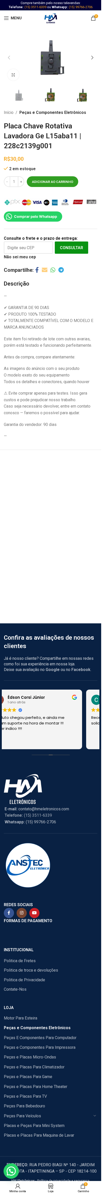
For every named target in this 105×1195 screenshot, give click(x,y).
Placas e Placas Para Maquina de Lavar (39, 1135)
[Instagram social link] (22, 913)
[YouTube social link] (34, 913)
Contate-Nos (15, 989)
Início (9, 112)
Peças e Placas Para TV (25, 1096)
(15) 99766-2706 (81, 7)
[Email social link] (44, 270)
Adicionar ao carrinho (52, 182)
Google (53, 669)
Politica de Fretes (20, 960)
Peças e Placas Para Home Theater (35, 1086)
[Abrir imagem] (13, 74)
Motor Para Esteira (20, 1018)
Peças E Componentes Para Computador (40, 1037)
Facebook (80, 669)
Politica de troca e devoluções (31, 970)
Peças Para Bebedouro (24, 1106)
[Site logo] (50, 17)
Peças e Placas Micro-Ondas (30, 1057)
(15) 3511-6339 (35, 7)
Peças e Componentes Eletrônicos (52, 112)
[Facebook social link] (37, 270)
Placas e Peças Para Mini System (34, 1125)
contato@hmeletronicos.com (37, 809)
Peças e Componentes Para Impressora (39, 1047)
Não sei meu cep (20, 256)
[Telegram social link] (61, 270)
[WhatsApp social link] (53, 270)
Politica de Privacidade (24, 979)
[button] (9, 57)
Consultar (71, 247)
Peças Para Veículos (22, 1115)
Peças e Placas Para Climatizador (34, 1067)
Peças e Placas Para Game (28, 1076)
